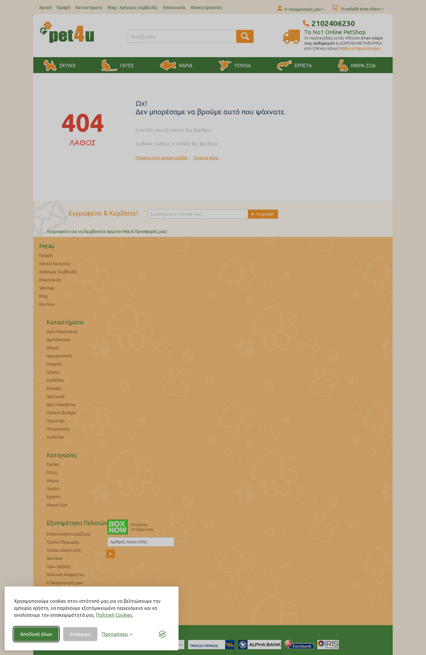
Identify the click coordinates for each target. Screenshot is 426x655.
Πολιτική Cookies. (114, 615)
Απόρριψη (80, 634)
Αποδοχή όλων (36, 634)
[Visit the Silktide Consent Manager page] (162, 634)
